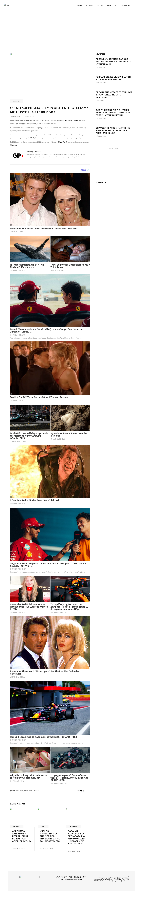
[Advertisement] (71, 28)
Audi (43, 826)
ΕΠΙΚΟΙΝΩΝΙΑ (76, 879)
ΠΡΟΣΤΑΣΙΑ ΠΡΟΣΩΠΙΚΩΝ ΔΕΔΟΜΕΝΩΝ (71, 877)
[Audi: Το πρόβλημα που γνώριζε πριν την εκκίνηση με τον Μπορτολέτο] (50, 817)
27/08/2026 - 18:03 (101, 67)
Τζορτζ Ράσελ (62, 142)
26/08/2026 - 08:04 (46, 848)
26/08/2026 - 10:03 (18, 848)
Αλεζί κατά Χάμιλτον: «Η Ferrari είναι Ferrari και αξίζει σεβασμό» (21, 836)
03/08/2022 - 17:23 (29, 116)
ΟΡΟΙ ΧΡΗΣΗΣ (62, 876)
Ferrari (16, 826)
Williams (16, 101)
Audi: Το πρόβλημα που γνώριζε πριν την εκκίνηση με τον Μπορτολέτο (50, 836)
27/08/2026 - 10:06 (101, 136)
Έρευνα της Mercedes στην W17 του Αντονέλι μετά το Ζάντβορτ (114, 94)
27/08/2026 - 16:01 (101, 82)
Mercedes (13, 145)
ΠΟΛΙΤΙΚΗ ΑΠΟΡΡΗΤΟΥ (77, 876)
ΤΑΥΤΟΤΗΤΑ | (66, 879)
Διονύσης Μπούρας (16, 116)
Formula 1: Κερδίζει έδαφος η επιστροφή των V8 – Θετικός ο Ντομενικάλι (113, 61)
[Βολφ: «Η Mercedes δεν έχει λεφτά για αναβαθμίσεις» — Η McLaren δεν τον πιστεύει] (78, 817)
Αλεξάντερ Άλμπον (71, 120)
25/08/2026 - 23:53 (74, 851)
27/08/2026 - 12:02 (101, 118)
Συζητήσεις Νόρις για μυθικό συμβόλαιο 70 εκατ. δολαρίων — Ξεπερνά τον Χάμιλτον (114, 112)
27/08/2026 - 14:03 (101, 100)
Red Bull (31, 138)
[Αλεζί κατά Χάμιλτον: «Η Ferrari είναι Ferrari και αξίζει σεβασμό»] (22, 817)
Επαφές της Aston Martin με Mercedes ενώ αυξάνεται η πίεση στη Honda (113, 130)
